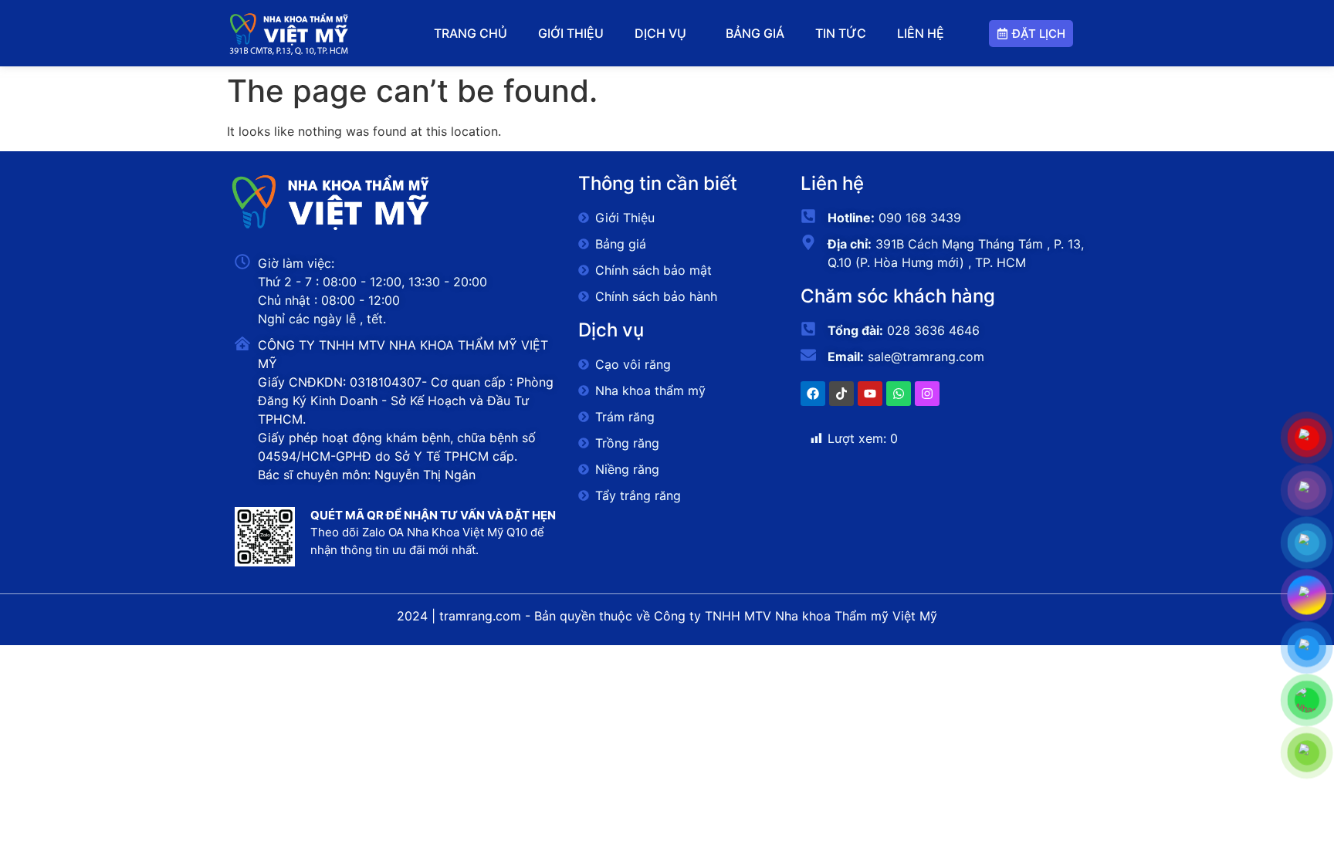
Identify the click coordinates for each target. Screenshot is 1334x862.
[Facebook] (813, 393)
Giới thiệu (571, 33)
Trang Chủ (470, 33)
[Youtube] (870, 393)
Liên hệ (920, 33)
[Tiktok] (841, 393)
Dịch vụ (660, 33)
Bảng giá (755, 33)
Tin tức (840, 33)
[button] (664, 33)
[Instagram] (927, 393)
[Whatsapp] (898, 393)
